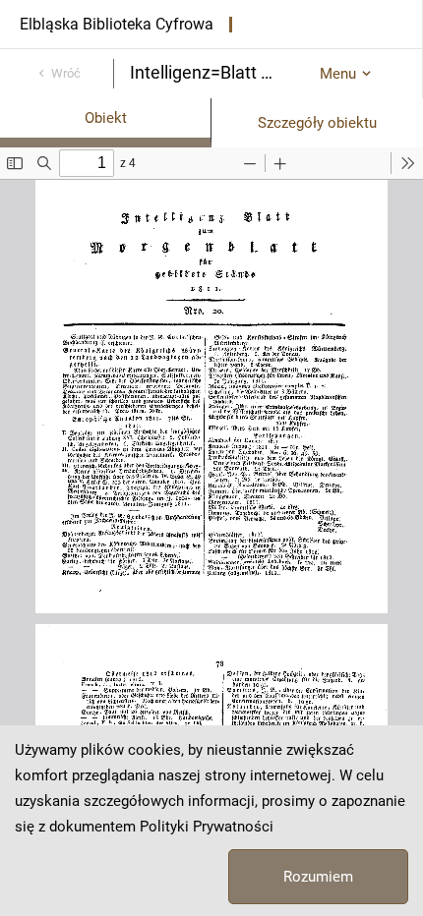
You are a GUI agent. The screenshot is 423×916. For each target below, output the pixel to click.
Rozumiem (318, 877)
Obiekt (106, 118)
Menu (338, 74)
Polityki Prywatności (206, 826)
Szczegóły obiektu (317, 123)
